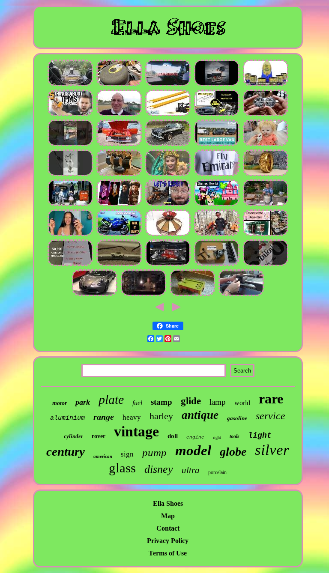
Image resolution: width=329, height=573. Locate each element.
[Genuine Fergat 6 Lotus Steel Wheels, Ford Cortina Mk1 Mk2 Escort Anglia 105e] (119, 144)
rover (98, 436)
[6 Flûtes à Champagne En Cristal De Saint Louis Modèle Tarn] (265, 234)
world (242, 402)
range (103, 416)
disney (158, 469)
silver (272, 450)
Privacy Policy (167, 540)
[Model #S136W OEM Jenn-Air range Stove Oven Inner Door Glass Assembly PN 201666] (265, 204)
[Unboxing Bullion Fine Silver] (265, 114)
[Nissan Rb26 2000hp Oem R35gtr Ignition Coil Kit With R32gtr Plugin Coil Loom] (167, 264)
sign (127, 454)
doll (172, 436)
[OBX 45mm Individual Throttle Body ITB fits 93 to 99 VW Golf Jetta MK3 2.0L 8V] (167, 84)
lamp (217, 401)
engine (195, 437)
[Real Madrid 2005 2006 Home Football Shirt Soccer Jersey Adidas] (216, 174)
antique (200, 415)
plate (111, 399)
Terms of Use (168, 553)
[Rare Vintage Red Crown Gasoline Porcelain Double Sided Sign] (265, 264)
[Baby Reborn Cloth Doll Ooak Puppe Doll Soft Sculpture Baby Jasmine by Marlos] (265, 144)
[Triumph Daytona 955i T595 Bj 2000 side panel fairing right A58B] (119, 234)
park (82, 402)
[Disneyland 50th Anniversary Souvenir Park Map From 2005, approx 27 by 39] (216, 204)
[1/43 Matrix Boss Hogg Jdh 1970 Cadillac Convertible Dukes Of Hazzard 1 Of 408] (167, 144)
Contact (167, 528)
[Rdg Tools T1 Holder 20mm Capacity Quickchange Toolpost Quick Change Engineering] (216, 264)
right (217, 437)
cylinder (73, 436)
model (193, 450)
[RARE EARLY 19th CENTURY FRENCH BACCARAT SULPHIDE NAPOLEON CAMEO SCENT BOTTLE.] (192, 294)
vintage (136, 431)
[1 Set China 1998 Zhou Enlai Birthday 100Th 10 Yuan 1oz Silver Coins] (167, 174)
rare (271, 398)
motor (59, 403)
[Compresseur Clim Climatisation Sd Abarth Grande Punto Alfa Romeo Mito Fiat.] (94, 294)
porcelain (217, 472)
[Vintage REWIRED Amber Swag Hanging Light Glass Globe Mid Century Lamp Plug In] (167, 234)
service (270, 415)
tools (234, 436)
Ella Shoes (168, 503)
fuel (137, 402)
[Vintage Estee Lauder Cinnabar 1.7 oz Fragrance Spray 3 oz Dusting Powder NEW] (70, 234)
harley (161, 416)
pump (154, 452)
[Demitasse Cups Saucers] (119, 174)
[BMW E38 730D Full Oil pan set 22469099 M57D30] (216, 114)
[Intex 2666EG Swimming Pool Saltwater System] (70, 264)
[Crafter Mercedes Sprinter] (216, 144)
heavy (132, 417)
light (260, 435)
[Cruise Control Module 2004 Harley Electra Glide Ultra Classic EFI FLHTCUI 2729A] (167, 204)
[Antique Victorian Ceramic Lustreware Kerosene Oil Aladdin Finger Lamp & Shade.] (143, 294)
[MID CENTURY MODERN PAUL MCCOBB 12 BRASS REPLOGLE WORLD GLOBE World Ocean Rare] (70, 174)
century (65, 451)
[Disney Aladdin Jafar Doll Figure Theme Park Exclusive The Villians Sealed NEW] (119, 204)
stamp (161, 401)
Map (168, 515)
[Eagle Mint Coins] (265, 174)
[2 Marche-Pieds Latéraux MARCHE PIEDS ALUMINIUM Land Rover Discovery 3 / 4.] (241, 294)
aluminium (67, 418)
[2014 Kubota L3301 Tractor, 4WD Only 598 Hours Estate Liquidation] (216, 234)
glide (191, 401)
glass (122, 467)
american (102, 456)
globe (233, 451)
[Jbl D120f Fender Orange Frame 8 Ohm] (119, 84)
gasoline (237, 418)
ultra (191, 470)
